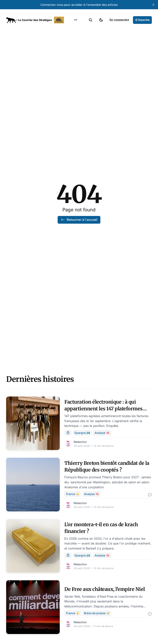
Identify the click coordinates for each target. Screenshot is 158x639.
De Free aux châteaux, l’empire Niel (104, 589)
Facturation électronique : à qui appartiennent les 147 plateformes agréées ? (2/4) (103, 408)
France (70, 44)
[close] (153, 5)
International (75, 36)
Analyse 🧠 (102, 432)
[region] (75, 20)
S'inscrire (142, 20)
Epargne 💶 (82, 432)
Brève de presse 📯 (97, 613)
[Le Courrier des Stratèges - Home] (35, 20)
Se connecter (119, 20)
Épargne (71, 59)
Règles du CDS (75, 74)
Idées (69, 51)
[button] (90, 20)
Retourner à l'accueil (82, 220)
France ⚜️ (72, 494)
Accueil (71, 29)
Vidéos (70, 66)
